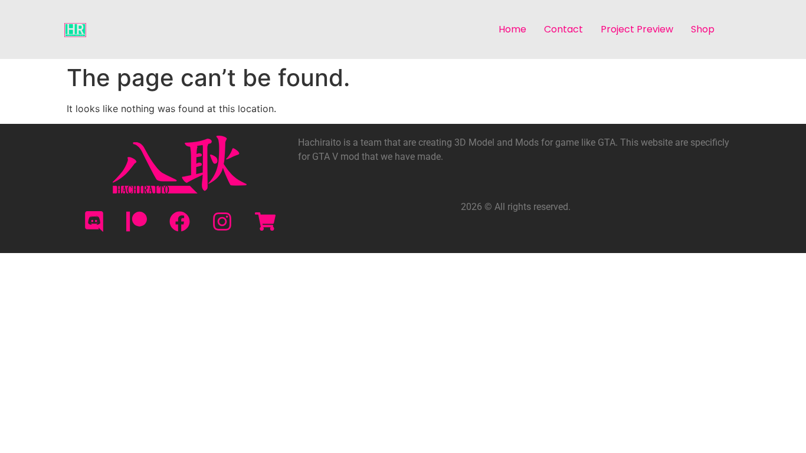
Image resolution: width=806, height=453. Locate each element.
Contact (563, 29)
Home (512, 29)
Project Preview (637, 29)
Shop (703, 29)
